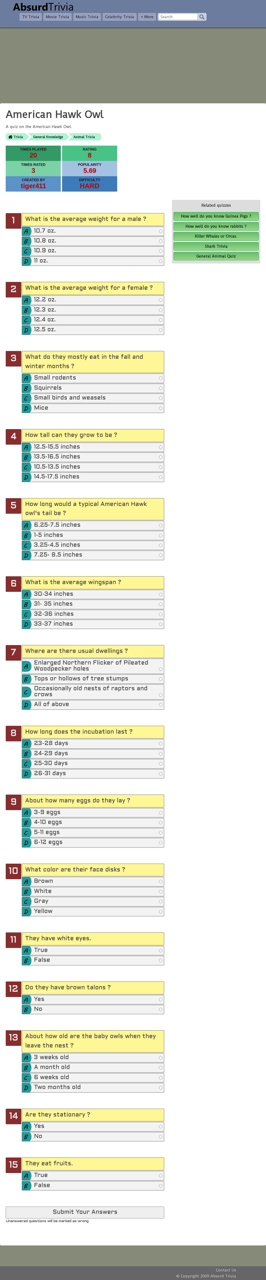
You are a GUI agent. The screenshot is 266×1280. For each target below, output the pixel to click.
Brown (43, 881)
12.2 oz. (45, 300)
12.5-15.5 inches (57, 447)
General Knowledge (48, 137)
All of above (51, 704)
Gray (41, 901)
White (43, 891)
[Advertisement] (133, 64)
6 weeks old (51, 1077)
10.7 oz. (45, 231)
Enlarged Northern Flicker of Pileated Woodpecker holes (91, 666)
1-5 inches (48, 535)
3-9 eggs (47, 812)
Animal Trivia (84, 137)
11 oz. (41, 261)
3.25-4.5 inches (57, 545)
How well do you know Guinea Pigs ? (216, 216)
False (42, 960)
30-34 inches (53, 594)
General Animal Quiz (216, 256)
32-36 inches (54, 614)
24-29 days (51, 753)
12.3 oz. (45, 310)
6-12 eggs (48, 842)
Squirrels (48, 388)
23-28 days (51, 743)
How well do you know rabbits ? (216, 226)
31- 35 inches (53, 604)
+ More (147, 17)
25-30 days (51, 763)
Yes (39, 999)
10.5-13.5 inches (57, 467)
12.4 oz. (45, 320)
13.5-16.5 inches (57, 457)
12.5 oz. (45, 330)
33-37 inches (53, 624)
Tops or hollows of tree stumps (81, 679)
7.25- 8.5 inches (58, 555)
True (41, 950)
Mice (41, 408)
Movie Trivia (57, 17)
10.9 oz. (45, 251)
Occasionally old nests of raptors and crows (91, 691)
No (38, 1009)
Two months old (57, 1087)
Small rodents (55, 378)
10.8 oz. (45, 241)
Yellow (43, 911)
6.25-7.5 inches (57, 525)
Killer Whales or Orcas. (216, 236)
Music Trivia (87, 17)
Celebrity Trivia (119, 17)
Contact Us (226, 1270)
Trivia (18, 137)
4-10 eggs (48, 822)
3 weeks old (51, 1057)
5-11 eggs (47, 832)
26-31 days (50, 773)
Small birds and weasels (70, 398)
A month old (52, 1067)
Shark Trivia (216, 246)
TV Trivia (30, 17)
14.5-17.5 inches (56, 477)
